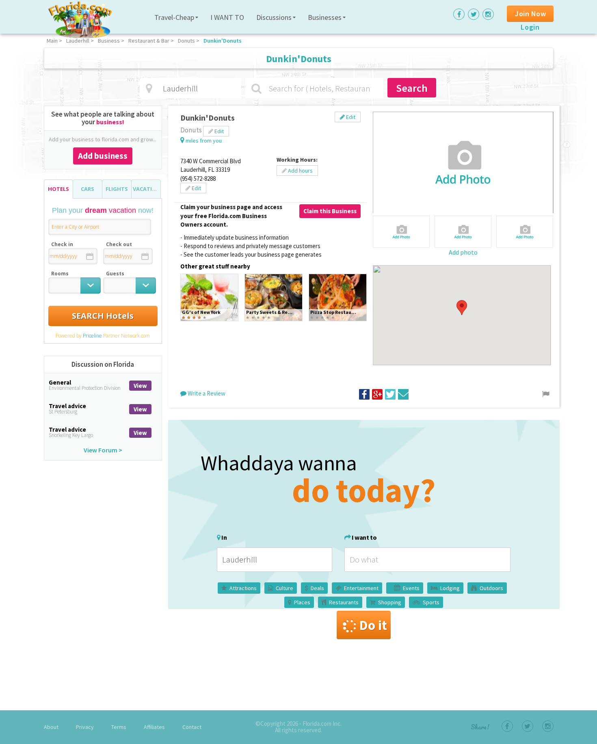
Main (52, 40)
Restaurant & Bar (148, 40)
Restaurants (344, 602)
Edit (350, 117)
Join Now (530, 13)
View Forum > (103, 450)
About (51, 727)
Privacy (85, 727)
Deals (317, 588)
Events (411, 588)
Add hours (300, 170)
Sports (431, 602)
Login (530, 27)
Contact (191, 727)
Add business (103, 155)
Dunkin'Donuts (222, 40)
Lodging (450, 588)
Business (109, 40)
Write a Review (205, 393)
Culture (284, 588)
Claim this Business (330, 211)
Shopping (389, 602)
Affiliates (154, 727)
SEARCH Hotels (103, 315)
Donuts (186, 40)
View (140, 385)
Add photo (463, 252)
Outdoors (491, 588)
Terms (118, 727)
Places (302, 602)
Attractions (243, 588)
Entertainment (361, 588)
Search (412, 88)
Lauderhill (77, 40)
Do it (373, 625)
